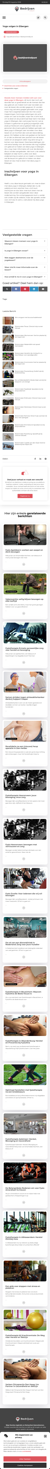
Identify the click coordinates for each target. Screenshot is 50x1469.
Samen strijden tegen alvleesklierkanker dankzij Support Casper (24, 698)
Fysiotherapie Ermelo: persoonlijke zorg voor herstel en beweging (24, 649)
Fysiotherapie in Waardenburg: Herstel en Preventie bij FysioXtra (24, 1042)
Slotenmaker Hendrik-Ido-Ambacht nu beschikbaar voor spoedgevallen (28, 354)
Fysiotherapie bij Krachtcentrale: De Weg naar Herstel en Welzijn (25, 1336)
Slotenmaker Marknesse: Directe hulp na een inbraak (30, 407)
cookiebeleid (26, 1451)
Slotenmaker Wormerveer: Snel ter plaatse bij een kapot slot (30, 336)
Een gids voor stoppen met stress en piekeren (22, 1287)
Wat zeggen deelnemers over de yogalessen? (25, 259)
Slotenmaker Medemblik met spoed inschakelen (27, 345)
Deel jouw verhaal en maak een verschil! (25, 480)
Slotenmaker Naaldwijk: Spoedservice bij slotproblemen (29, 389)
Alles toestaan (25, 1459)
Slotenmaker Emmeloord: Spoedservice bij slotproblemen (30, 425)
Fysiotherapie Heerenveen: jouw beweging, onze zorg (20, 796)
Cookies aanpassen (25, 1465)
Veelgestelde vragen (11, 88)
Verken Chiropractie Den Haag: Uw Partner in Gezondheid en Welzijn (22, 1385)
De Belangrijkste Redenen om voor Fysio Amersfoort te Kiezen (24, 1189)
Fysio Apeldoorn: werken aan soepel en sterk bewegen (24, 551)
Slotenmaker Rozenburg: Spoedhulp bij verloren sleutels (28, 434)
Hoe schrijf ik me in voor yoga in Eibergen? (25, 277)
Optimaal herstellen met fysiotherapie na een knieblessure (23, 1091)
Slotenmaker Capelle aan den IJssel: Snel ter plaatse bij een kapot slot (30, 443)
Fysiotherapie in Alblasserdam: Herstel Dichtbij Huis (23, 1238)
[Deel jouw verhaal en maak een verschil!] (25, 472)
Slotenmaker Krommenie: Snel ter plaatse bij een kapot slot (30, 363)
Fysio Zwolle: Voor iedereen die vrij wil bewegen (23, 895)
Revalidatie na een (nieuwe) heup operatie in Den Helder (21, 747)
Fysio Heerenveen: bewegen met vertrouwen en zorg (21, 846)
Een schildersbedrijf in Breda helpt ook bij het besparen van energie (30, 381)
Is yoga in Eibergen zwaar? (25, 251)
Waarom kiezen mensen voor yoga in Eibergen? (25, 242)
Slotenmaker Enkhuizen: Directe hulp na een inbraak (30, 398)
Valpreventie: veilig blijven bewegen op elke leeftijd (24, 600)
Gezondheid (11, 32)
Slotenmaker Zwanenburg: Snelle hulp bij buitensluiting (29, 372)
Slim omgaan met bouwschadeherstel (28, 317)
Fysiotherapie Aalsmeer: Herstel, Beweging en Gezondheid (21, 1140)
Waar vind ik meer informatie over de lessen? (25, 268)
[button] (45, 1436)
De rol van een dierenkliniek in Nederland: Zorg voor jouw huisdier (22, 944)
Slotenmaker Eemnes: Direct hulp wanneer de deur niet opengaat (31, 416)
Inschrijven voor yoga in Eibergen (16, 85)
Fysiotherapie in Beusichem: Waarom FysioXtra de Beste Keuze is (23, 993)
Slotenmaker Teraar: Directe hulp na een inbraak (29, 327)
